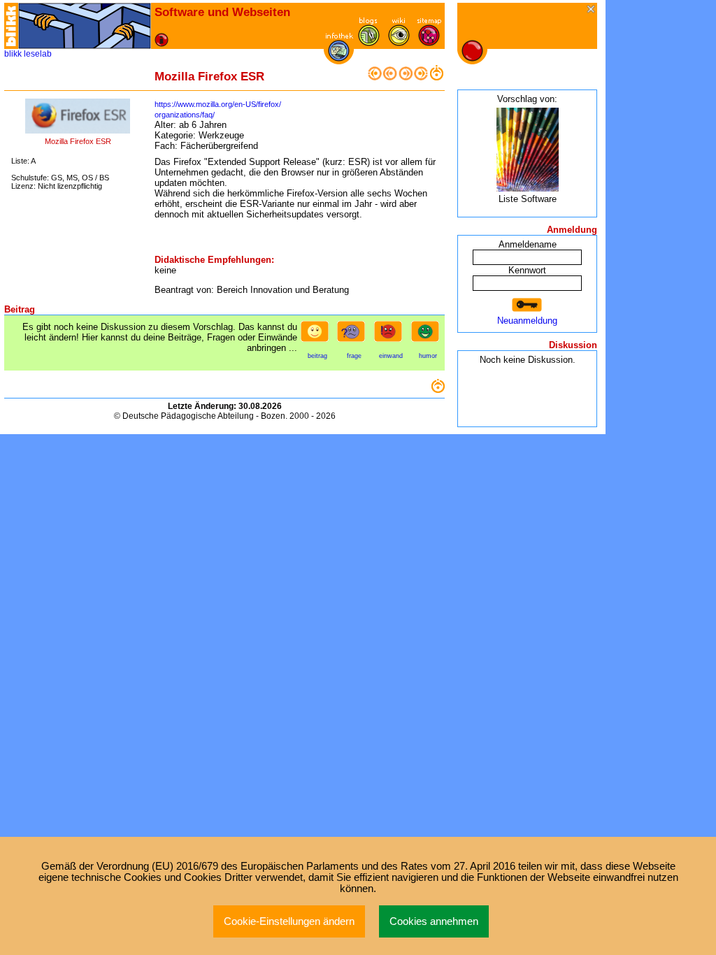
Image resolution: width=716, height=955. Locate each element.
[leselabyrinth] (84, 26)
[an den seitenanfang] (438, 390)
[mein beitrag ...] (317, 335)
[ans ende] (421, 77)
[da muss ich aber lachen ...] (428, 335)
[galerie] (399, 43)
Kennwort (527, 270)
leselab (38, 54)
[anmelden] (527, 305)
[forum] (369, 43)
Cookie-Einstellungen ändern (289, 921)
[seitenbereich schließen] (592, 10)
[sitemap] (429, 43)
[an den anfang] (375, 77)
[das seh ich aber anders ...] (391, 335)
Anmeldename (528, 244)
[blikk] (11, 26)
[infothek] (339, 58)
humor (428, 355)
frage (354, 355)
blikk (13, 54)
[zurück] (390, 77)
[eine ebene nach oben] (436, 77)
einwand (391, 355)
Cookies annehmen (433, 921)
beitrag (317, 355)
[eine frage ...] (354, 335)
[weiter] (406, 77)
